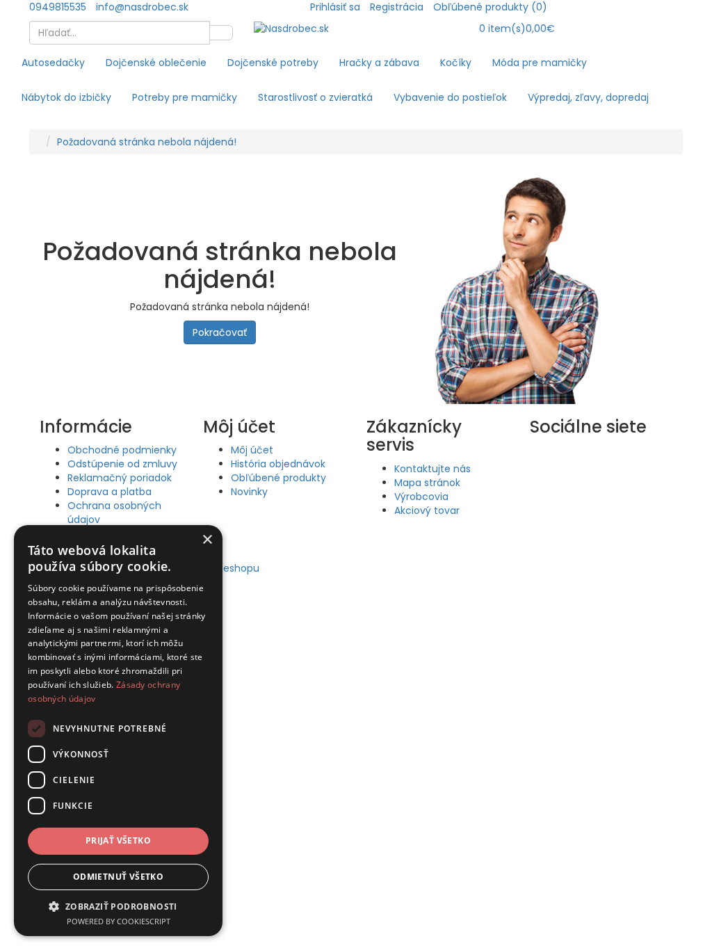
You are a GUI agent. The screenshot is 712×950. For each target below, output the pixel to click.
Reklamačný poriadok (119, 478)
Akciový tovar (427, 510)
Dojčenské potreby (272, 63)
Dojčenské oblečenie (156, 63)
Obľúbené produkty (278, 478)
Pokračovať (220, 332)
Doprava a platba (109, 492)
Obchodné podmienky (122, 450)
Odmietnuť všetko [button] (118, 877)
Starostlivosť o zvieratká (315, 97)
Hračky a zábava (379, 63)
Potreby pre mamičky (184, 97)
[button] (118, 905)
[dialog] (118, 730)
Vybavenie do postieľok (450, 97)
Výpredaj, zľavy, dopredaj (588, 97)
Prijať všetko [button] (118, 840)
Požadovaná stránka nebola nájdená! (146, 142)
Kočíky (455, 63)
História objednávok (278, 464)
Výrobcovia (421, 497)
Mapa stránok (427, 483)
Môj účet (252, 450)
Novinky (249, 492)
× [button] (207, 540)
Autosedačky (53, 63)
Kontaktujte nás (432, 469)
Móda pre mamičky (539, 63)
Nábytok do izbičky (66, 97)
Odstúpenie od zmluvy (122, 464)
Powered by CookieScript (118, 921)
